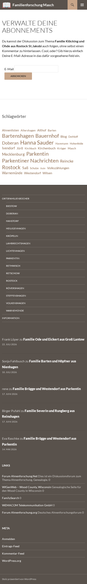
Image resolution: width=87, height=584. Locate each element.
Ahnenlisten (10, 130)
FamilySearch (10, 498)
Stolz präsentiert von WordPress (19, 579)
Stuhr (43, 168)
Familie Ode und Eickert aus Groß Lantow (53, 339)
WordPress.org (11, 560)
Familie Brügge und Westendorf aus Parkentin (47, 389)
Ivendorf (8, 148)
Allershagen (28, 130)
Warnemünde (12, 173)
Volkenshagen (15, 303)
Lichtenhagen (15, 250)
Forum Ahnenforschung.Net (19, 476)
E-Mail (9, 69)
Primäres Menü (82, 5)
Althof (41, 130)
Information (10, 318)
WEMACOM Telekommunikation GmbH (27, 505)
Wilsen (47, 173)
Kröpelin (12, 235)
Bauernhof (47, 136)
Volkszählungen (58, 168)
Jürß (20, 148)
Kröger (61, 148)
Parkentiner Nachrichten (30, 160)
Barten (52, 130)
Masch (72, 148)
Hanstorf (12, 220)
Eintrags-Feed (10, 546)
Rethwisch (13, 265)
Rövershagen (15, 288)
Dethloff (73, 136)
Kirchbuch (30, 148)
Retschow (13, 273)
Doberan (10, 143)
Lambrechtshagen (18, 243)
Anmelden (8, 539)
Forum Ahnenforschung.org (19, 512)
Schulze (34, 168)
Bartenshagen (18, 136)
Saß (25, 168)
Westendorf (32, 173)
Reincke (66, 161)
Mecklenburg (13, 154)
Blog (63, 136)
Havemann (61, 143)
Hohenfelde (76, 143)
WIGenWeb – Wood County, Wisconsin (26, 487)
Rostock (11, 167)
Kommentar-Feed (13, 553)
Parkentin (37, 153)
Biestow (11, 206)
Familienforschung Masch (33, 5)
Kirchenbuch (47, 148)
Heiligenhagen (16, 228)
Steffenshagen (16, 295)
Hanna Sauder (37, 142)
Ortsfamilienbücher (15, 198)
